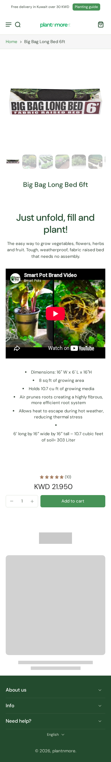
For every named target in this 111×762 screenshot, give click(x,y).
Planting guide (86, 7)
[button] (72, 501)
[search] (17, 24)
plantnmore (63, 751)
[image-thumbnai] (13, 162)
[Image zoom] (55, 102)
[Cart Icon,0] (99, 24)
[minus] (11, 501)
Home (11, 41)
